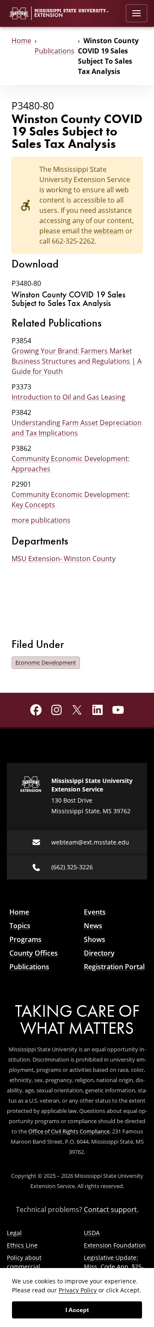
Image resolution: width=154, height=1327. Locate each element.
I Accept (77, 1309)
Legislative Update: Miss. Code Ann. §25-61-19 (114, 1266)
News (93, 925)
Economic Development (45, 662)
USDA (92, 1233)
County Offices (33, 953)
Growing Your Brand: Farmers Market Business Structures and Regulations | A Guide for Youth (77, 361)
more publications (41, 520)
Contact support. (111, 1209)
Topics (19, 925)
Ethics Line (22, 1245)
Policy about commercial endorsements (27, 1266)
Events (95, 912)
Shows (94, 939)
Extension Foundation (115, 1245)
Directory (99, 953)
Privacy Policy (78, 1290)
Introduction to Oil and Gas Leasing (68, 397)
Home (21, 40)
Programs (25, 939)
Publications (54, 51)
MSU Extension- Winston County (64, 558)
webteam (109, 230)
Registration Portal (114, 966)
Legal (14, 1233)
